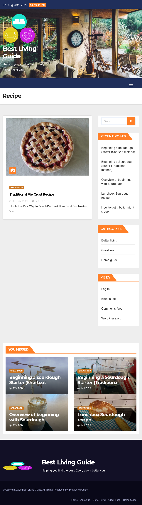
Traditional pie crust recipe (31, 194)
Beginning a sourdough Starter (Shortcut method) (35, 382)
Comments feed (112, 308)
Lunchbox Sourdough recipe (101, 417)
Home (74, 500)
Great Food (114, 500)
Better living (109, 240)
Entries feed (109, 298)
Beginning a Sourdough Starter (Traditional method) (117, 165)
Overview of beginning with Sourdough (34, 417)
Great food (17, 187)
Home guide (109, 260)
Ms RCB (40, 201)
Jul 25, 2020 (20, 201)
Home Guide (129, 500)
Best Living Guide (19, 52)
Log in (105, 289)
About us (85, 500)
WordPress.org (111, 318)
